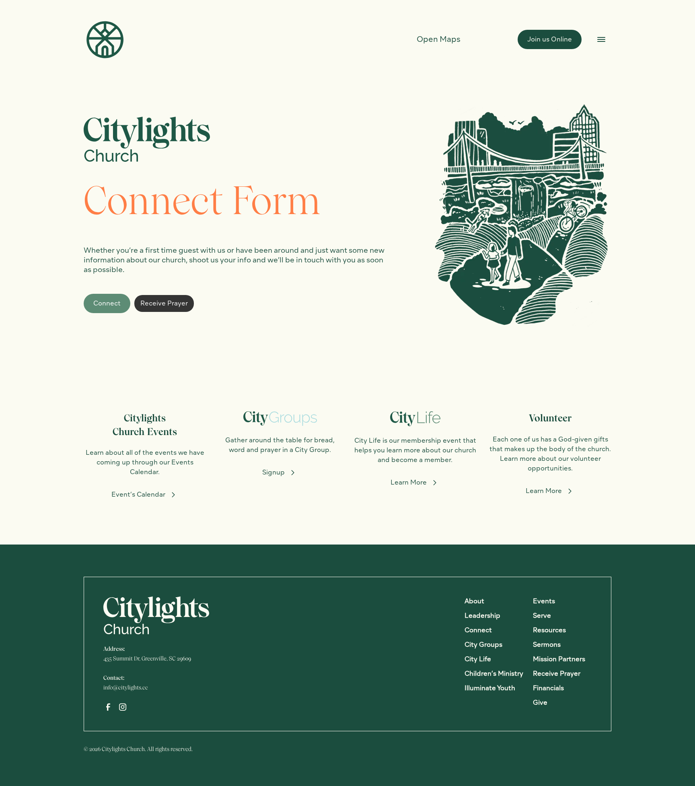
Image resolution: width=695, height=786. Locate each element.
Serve (542, 615)
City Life (478, 659)
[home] (105, 39)
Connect (107, 303)
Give (540, 702)
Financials (548, 688)
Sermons (547, 644)
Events (544, 601)
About (474, 601)
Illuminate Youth (490, 688)
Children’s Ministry (494, 673)
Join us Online (549, 39)
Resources (549, 630)
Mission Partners (559, 659)
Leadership (482, 615)
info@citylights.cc (125, 687)
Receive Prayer (164, 303)
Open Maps (439, 39)
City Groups (483, 644)
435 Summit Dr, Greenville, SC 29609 (147, 658)
